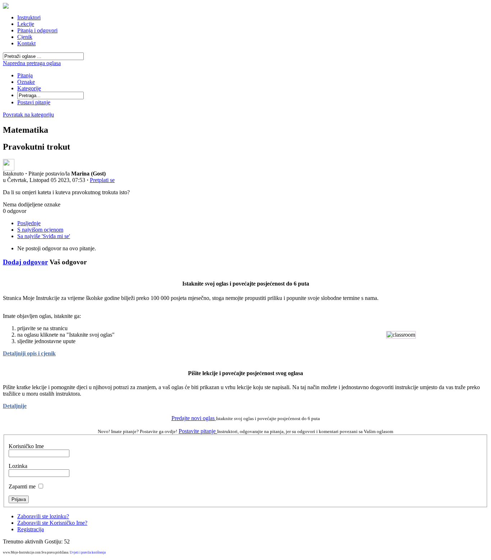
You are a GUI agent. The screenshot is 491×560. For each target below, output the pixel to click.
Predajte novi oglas (193, 418)
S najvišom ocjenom (40, 230)
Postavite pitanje (198, 431)
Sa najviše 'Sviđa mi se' (43, 236)
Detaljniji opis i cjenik (29, 353)
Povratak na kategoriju (28, 114)
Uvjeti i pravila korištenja (88, 552)
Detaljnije (15, 406)
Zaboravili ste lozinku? (43, 516)
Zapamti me (22, 486)
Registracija (30, 529)
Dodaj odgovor (25, 262)
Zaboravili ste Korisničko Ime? (52, 523)
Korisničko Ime (26, 446)
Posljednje (29, 223)
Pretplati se (102, 180)
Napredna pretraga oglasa (32, 63)
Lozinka (18, 466)
